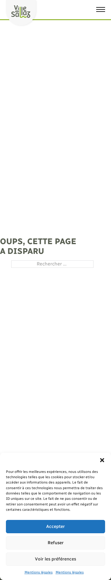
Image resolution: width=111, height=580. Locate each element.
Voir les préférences (55, 559)
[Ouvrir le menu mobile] (100, 9)
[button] (102, 460)
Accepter (55, 526)
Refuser (56, 542)
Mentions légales (39, 572)
